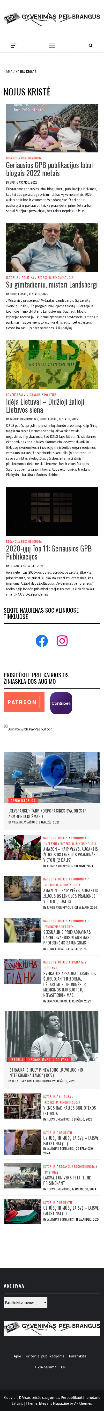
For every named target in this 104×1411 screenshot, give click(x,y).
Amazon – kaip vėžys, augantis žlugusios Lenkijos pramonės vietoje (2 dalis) (70, 854)
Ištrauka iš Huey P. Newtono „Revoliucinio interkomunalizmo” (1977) (45, 1072)
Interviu (51, 843)
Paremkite (77, 1356)
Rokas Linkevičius (58, 1119)
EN (63, 1366)
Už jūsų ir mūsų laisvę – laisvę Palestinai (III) (71, 1140)
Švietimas (52, 1172)
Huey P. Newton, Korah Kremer (32, 1081)
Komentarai (14, 394)
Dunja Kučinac (56, 949)
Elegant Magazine (54, 1403)
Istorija (12, 277)
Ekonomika (78, 837)
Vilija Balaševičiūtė (24, 822)
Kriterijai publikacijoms (45, 1356)
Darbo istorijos (23, 800)
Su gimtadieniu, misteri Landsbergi (52, 284)
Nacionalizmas (39, 1059)
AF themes (83, 1403)
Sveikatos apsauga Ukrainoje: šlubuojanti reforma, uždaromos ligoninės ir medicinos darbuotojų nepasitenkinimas (69, 984)
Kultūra (65, 1096)
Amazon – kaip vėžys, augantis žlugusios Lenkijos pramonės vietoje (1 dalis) (70, 896)
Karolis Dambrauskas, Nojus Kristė (33, 419)
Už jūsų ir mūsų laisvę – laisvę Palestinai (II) (71, 1210)
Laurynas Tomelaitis (60, 1148)
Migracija (34, 394)
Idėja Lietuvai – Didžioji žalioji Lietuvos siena (45, 405)
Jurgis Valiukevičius (60, 866)
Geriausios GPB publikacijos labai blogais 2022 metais (49, 168)
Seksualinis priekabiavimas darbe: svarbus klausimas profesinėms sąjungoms (67, 937)
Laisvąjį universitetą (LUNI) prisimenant (67, 1180)
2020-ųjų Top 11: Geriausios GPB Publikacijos (49, 552)
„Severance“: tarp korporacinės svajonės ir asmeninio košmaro (47, 813)
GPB (12, 182)
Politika (28, 277)
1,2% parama (45, 1366)
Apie (17, 1356)
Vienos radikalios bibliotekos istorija (69, 1110)
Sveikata (77, 962)
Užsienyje (51, 968)
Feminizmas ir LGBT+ (59, 926)
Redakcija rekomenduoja (24, 158)
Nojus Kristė (18, 294)
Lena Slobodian (57, 1001)
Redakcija (16, 566)
